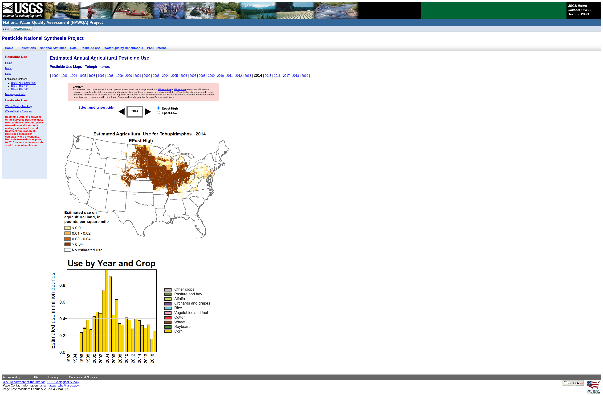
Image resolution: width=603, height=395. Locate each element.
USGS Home (577, 6)
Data (73, 48)
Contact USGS (579, 10)
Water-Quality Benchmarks (123, 48)
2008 (202, 75)
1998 (110, 75)
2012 (238, 75)
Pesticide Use (90, 48)
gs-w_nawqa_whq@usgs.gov (59, 385)
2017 (286, 75)
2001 (137, 75)
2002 (147, 75)
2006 (183, 75)
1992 (55, 75)
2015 (268, 75)
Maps (8, 68)
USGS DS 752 (19, 86)
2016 (277, 75)
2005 (174, 75)
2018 (295, 75)
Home (9, 48)
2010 (220, 75)
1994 (73, 75)
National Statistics (53, 48)
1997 (101, 75)
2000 (128, 75)
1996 (92, 75)
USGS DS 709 (19, 88)
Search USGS (578, 14)
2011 (229, 75)
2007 (193, 75)
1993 (64, 75)
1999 (119, 75)
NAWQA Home (20, 29)
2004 (165, 75)
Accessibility (11, 377)
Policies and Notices (83, 377)
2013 (247, 75)
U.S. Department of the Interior (24, 382)
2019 (305, 75)
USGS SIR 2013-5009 (23, 83)
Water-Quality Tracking (18, 106)
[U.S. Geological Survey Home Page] (23, 18)
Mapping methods (15, 94)
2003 (156, 75)
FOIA (34, 377)
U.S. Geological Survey (63, 382)
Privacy (53, 377)
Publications (26, 48)
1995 (82, 75)
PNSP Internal (157, 48)
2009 (211, 75)
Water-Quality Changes (18, 111)
